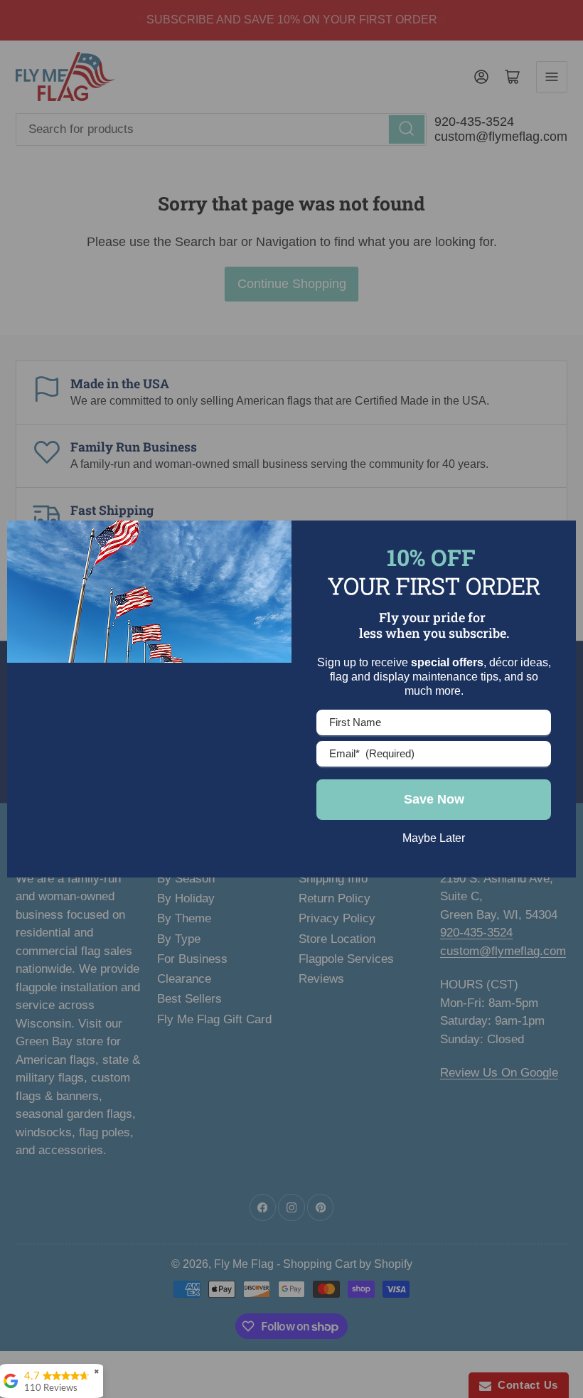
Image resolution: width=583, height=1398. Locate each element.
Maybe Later (433, 838)
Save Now (434, 799)
